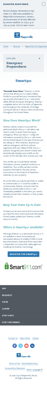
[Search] (43, 35)
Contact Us (13, 338)
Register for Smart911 (23, 254)
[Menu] (5, 35)
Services (16, 46)
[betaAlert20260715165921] (43, 4)
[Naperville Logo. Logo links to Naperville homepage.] (23, 35)
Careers (35, 338)
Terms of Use (14, 363)
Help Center (25, 338)
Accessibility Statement (15, 368)
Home (5, 46)
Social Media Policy (30, 363)
